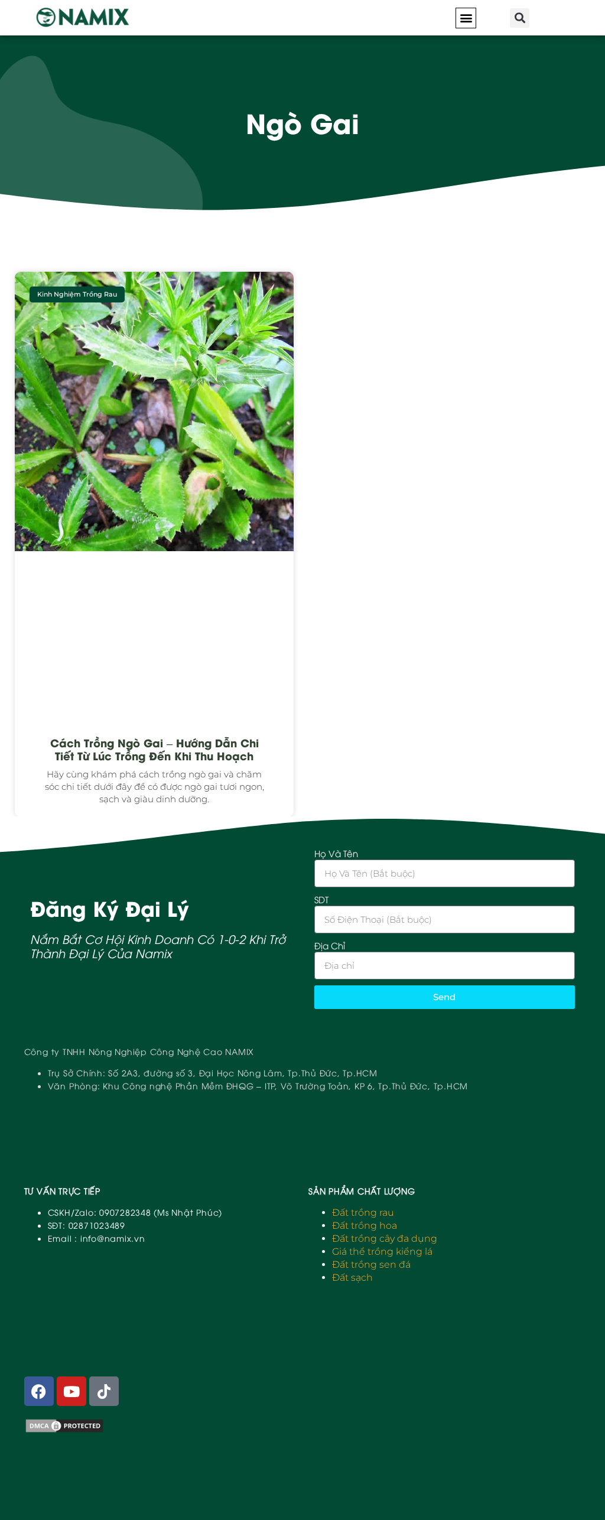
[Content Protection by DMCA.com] (64, 1430)
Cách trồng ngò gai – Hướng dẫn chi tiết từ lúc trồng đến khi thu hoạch (154, 748)
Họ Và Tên (336, 853)
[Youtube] (71, 1391)
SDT (321, 899)
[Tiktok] (104, 1391)
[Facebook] (39, 1391)
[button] (466, 18)
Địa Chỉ (329, 945)
